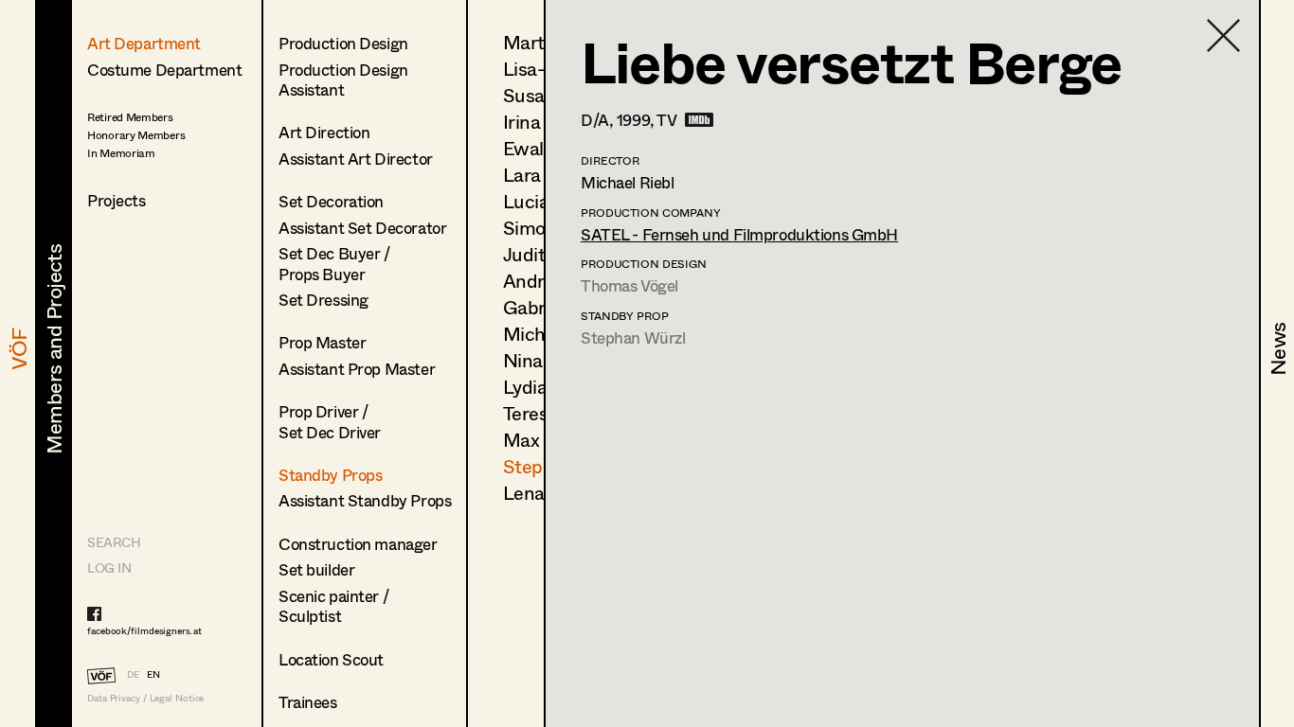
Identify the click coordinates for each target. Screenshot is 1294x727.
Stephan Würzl (633, 337)
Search (113, 542)
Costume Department (164, 69)
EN (153, 674)
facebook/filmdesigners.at (144, 630)
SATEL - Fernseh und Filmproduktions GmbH (739, 234)
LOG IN (109, 567)
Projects (116, 200)
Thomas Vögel (629, 285)
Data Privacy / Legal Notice (145, 698)
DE (133, 674)
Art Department (144, 43)
